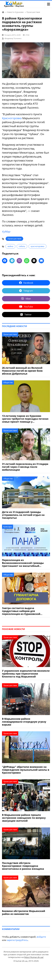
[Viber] (19, 260)
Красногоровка (12, 118)
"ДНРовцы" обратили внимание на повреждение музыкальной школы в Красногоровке (25, 769)
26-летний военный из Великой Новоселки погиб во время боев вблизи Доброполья (22, 370)
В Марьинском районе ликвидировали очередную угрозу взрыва (24, 721)
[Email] (41, 260)
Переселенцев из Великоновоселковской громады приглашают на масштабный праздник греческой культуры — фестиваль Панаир (23, 563)
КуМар (6, 231)
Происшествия (14, 238)
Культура (7, 526)
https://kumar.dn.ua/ (33, 957)
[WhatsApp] (26, 260)
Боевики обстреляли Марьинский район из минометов (23, 912)
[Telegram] (12, 260)
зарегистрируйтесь (17, 940)
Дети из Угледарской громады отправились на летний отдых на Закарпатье (23, 515)
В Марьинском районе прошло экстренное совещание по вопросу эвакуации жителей (24, 817)
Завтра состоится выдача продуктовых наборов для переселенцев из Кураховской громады (21, 611)
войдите (41, 936)
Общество (8, 382)
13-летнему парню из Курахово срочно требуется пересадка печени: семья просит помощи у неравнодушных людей (25, 418)
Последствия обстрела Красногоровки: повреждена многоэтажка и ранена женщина (23, 865)
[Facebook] (4, 260)
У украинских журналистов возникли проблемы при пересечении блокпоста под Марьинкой (26, 673)
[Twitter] (34, 260)
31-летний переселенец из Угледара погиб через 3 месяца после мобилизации (25, 466)
